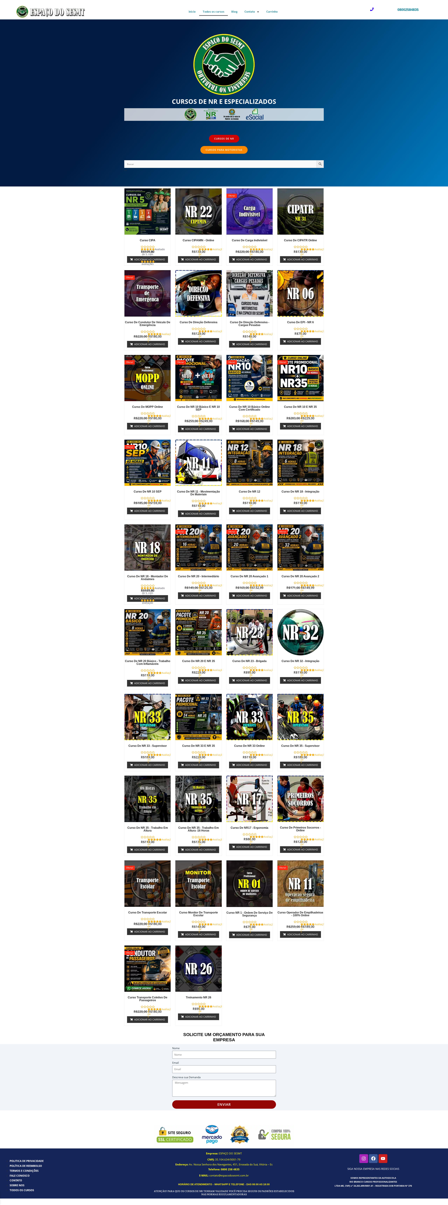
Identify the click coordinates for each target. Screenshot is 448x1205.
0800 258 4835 (230, 1169)
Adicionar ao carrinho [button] (149, 259)
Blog (234, 11)
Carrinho (272, 11)
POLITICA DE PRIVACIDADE (27, 1161)
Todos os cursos (213, 11)
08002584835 (408, 10)
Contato (249, 11)
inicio (192, 11)
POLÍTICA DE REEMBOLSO (26, 1166)
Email (175, 1062)
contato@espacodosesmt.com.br (229, 1175)
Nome (176, 1048)
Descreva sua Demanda (186, 1077)
